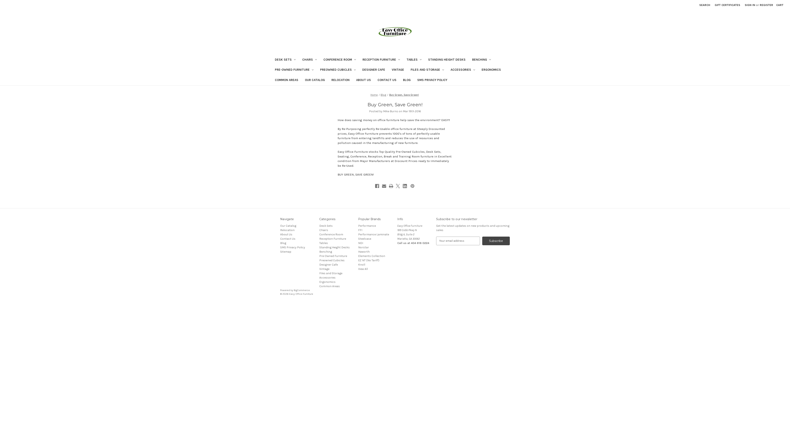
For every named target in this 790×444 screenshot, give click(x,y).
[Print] (391, 186)
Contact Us (387, 80)
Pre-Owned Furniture (292, 70)
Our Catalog (315, 80)
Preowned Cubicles (336, 70)
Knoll (361, 264)
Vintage (398, 70)
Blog (407, 80)
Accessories (461, 70)
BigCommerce (302, 290)
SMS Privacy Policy (432, 80)
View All (363, 269)
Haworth (364, 251)
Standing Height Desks (447, 59)
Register (766, 5)
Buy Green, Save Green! (395, 105)
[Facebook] (377, 186)
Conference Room (337, 59)
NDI (360, 243)
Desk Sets (283, 59)
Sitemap (285, 251)
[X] (398, 186)
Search (704, 5)
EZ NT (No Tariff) (368, 260)
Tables (412, 59)
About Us (363, 80)
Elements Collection (371, 256)
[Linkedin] (405, 186)
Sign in (750, 5)
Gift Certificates (727, 5)
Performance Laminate (373, 234)
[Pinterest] (412, 186)
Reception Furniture (379, 59)
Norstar (363, 247)
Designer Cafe (373, 70)
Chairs (307, 59)
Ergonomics (491, 70)
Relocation (340, 80)
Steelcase (364, 238)
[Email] (384, 186)
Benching (479, 59)
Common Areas (286, 80)
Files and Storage (425, 70)
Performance (367, 226)
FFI (360, 230)
